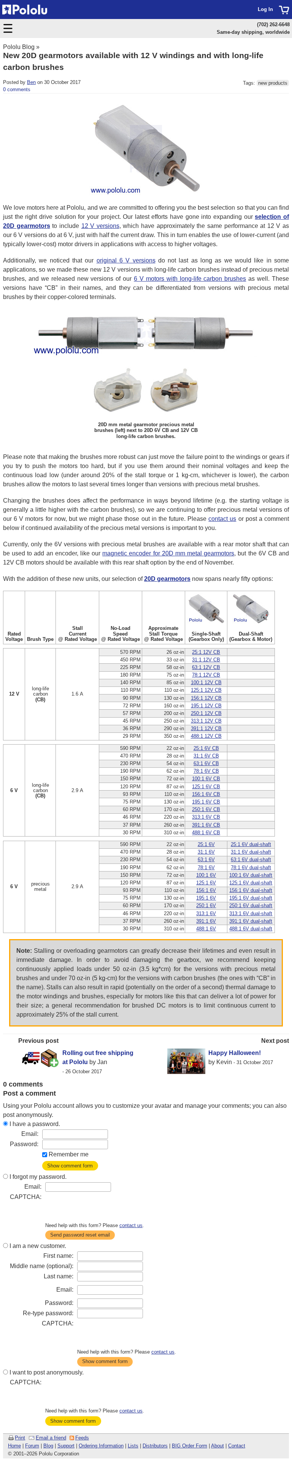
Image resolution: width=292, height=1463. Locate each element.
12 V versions (100, 226)
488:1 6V (206, 929)
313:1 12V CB (206, 721)
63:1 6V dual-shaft (251, 859)
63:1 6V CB (206, 763)
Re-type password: (48, 1313)
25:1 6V (206, 844)
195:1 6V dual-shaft (250, 898)
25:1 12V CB (206, 652)
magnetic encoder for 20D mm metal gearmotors (168, 553)
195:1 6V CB (206, 802)
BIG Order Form (189, 1446)
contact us (222, 519)
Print (20, 1438)
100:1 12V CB (206, 682)
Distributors (155, 1446)
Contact (236, 1446)
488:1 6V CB (206, 832)
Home (14, 1446)
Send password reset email (80, 1235)
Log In (265, 9)
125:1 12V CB (206, 690)
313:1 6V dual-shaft (250, 913)
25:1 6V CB (206, 748)
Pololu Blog (19, 47)
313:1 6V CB (206, 817)
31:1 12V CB (206, 660)
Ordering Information (101, 1446)
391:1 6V (206, 921)
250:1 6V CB (206, 809)
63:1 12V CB (206, 667)
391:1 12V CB (206, 728)
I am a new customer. (38, 1246)
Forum (32, 1446)
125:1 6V (206, 883)
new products (272, 83)
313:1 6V (206, 913)
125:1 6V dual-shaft (250, 883)
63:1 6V (206, 859)
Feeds (82, 1438)
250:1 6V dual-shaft (250, 905)
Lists (133, 1446)
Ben (31, 82)
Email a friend (51, 1438)
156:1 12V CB (206, 698)
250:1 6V (206, 905)
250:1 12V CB (206, 713)
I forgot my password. (38, 1177)
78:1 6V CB (206, 771)
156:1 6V (206, 890)
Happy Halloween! (234, 1053)
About (217, 1446)
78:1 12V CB (206, 675)
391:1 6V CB (206, 825)
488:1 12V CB (206, 736)
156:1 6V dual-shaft (250, 890)
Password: (24, 1144)
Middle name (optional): (41, 1266)
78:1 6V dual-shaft (251, 867)
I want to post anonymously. (47, 1372)
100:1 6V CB (206, 778)
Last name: (58, 1276)
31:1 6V (206, 852)
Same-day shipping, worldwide (253, 32)
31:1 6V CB (206, 756)
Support (66, 1446)
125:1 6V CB (206, 786)
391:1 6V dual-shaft (250, 921)
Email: (29, 1134)
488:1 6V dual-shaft (250, 929)
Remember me (69, 1154)
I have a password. (35, 1124)
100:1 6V (206, 875)
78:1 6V (206, 867)
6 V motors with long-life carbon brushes (190, 278)
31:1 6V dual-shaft (251, 852)
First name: (58, 1256)
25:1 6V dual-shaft (251, 844)
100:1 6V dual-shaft (250, 875)
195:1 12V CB (206, 706)
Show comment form (70, 1166)
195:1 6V (206, 898)
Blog (48, 1446)
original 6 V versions (126, 260)
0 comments (16, 89)
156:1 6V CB (206, 794)
